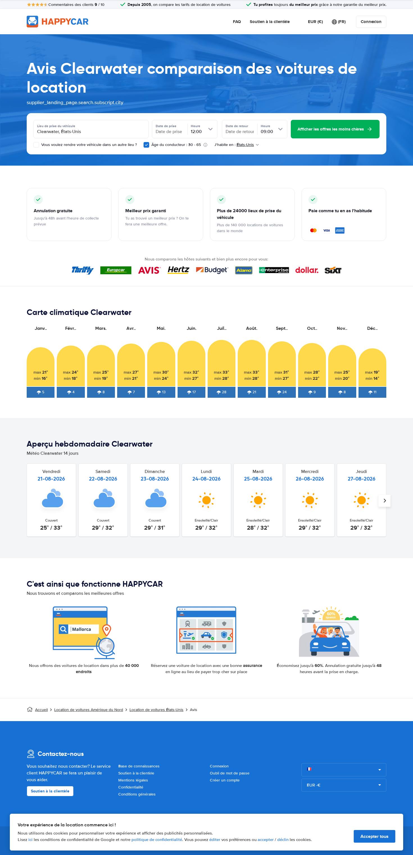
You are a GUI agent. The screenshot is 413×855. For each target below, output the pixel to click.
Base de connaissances (139, 766)
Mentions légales (133, 780)
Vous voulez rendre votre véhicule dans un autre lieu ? (88, 144)
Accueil (41, 709)
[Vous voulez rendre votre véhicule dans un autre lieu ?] (36, 145)
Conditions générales (137, 794)
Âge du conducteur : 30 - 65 (176, 144)
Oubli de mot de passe (229, 773)
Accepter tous (374, 836)
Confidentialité (130, 787)
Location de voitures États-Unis (156, 709)
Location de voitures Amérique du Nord (88, 709)
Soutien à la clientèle (270, 22)
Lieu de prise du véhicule (56, 126)
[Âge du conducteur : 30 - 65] (146, 145)
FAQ (237, 22)
